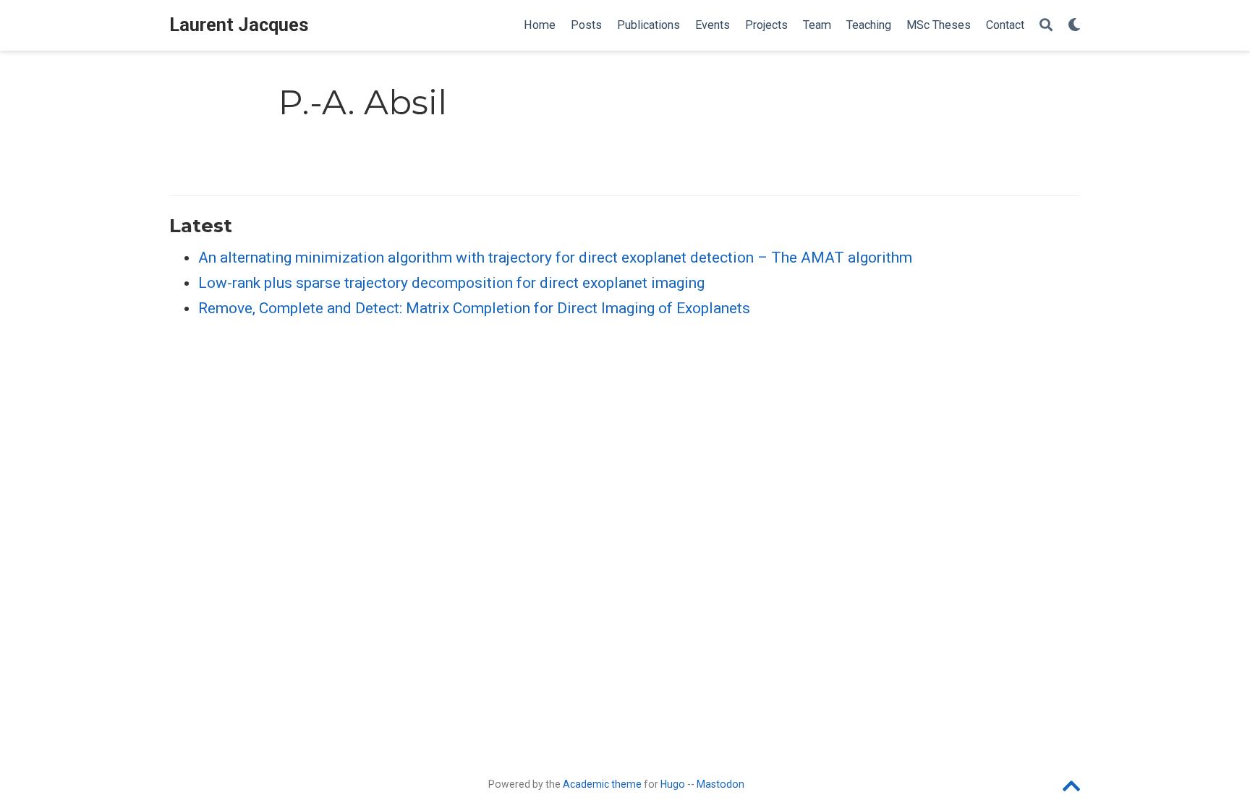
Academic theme (602, 784)
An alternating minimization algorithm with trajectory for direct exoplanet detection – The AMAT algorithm (555, 257)
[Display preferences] (1074, 25)
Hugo (672, 784)
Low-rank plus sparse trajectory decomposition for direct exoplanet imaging (451, 283)
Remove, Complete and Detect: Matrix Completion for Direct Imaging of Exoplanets (474, 308)
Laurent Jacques (239, 24)
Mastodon (720, 784)
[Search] (1046, 25)
